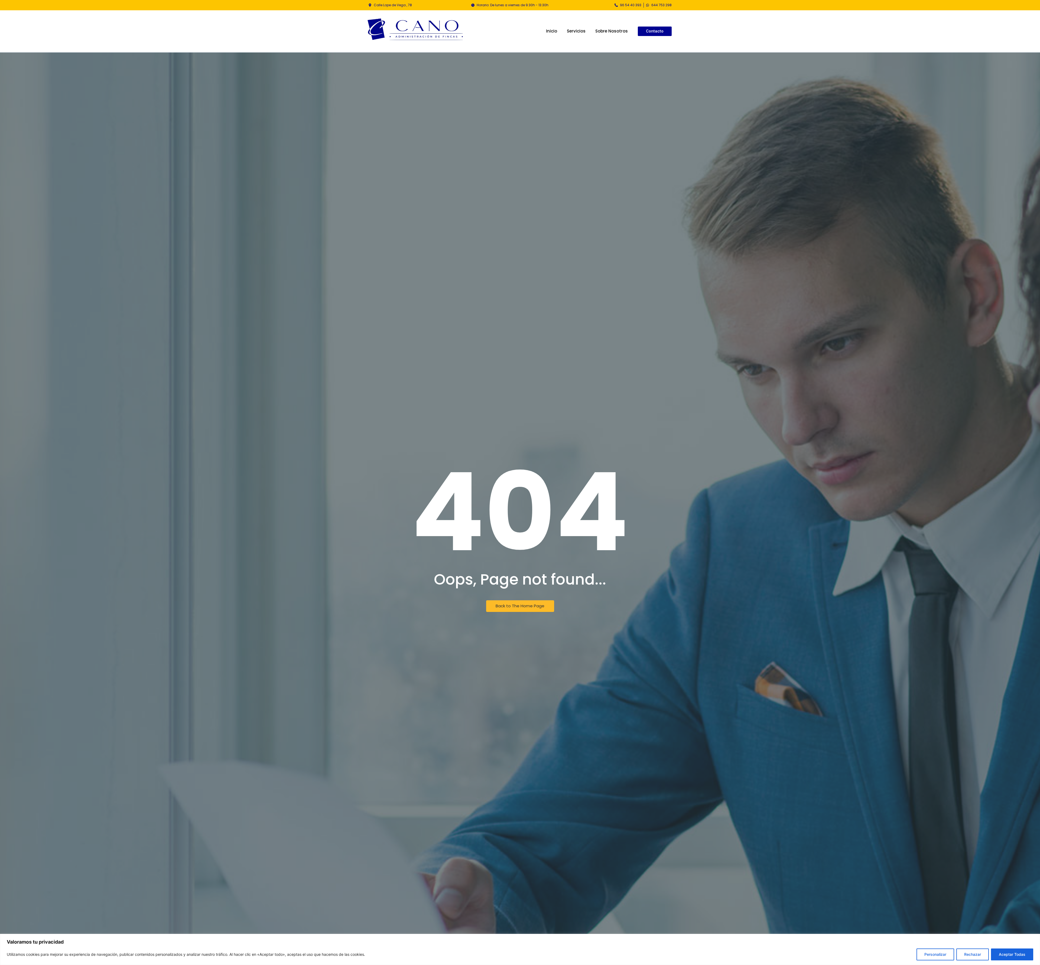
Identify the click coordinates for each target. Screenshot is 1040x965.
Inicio (551, 31)
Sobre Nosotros (611, 31)
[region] (520, 949)
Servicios (576, 31)
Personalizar (935, 954)
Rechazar (972, 954)
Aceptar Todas (1012, 954)
